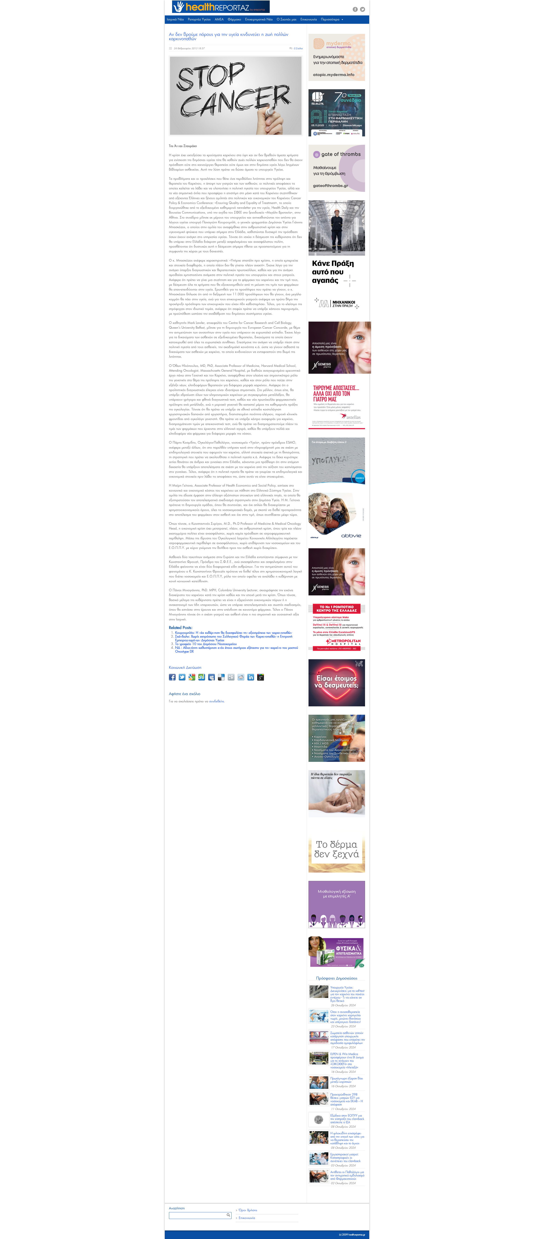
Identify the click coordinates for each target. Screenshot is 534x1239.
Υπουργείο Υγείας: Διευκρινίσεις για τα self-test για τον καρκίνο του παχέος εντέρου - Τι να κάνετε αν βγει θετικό (347, 994)
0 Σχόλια (298, 48)
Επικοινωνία (309, 19)
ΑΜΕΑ (219, 19)
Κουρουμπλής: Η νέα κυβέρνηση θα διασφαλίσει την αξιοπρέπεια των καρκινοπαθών (233, 632)
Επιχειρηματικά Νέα (259, 19)
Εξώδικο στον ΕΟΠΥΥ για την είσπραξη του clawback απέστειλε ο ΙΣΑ (347, 1119)
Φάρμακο (234, 19)
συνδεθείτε (216, 701)
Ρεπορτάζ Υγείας (199, 19)
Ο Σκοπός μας (286, 19)
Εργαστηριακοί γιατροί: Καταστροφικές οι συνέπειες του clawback (345, 1158)
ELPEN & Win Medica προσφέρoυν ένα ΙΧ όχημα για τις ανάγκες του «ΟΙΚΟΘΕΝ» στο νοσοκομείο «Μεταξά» (347, 1061)
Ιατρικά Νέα (175, 19)
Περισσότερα (330, 19)
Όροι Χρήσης (248, 1210)
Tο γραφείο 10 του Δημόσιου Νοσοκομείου (206, 644)
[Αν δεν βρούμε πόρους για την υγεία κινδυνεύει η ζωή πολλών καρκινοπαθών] (235, 96)
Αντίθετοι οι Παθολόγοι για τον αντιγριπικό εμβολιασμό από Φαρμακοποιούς (347, 1175)
